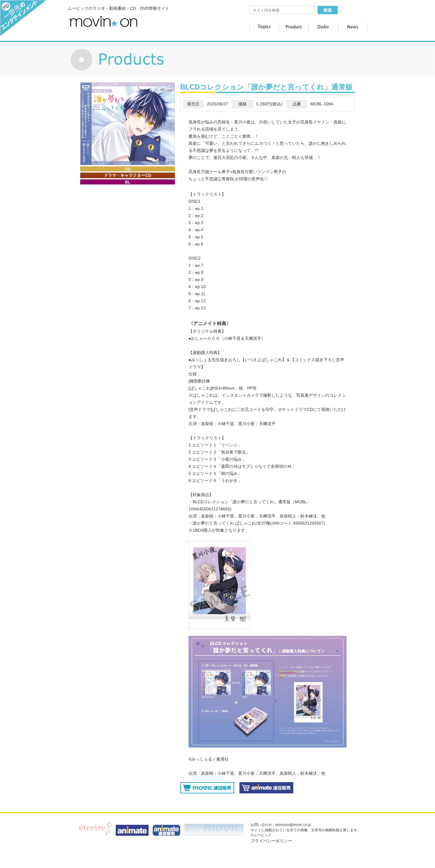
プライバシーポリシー (271, 840)
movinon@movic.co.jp (293, 825)
